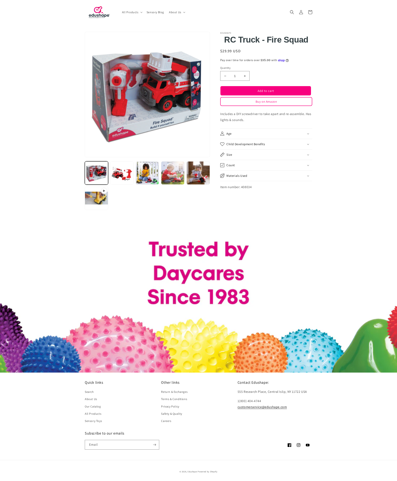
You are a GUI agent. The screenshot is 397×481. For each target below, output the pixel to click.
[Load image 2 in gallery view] (122, 173)
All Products (93, 414)
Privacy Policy (170, 406)
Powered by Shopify (208, 471)
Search (89, 392)
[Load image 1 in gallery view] (96, 173)
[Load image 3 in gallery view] (147, 173)
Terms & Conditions (174, 399)
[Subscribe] (154, 445)
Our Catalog (93, 406)
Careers (166, 421)
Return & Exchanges (174, 392)
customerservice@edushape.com (262, 407)
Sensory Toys (93, 421)
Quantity (225, 68)
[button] (132, 12)
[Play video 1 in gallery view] (96, 198)
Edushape (192, 471)
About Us (91, 399)
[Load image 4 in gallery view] (172, 173)
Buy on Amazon (266, 101)
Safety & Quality (171, 414)
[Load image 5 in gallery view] (198, 173)
